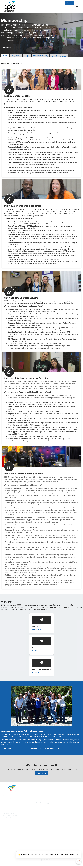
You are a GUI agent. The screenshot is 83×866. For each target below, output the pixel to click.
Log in (69, 3)
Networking (5, 839)
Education (5, 831)
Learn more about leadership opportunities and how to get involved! (30, 748)
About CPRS (6, 829)
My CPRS (5, 843)
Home (4, 56)
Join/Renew (7, 47)
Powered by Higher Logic (41, 863)
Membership (6, 841)
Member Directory (40, 56)
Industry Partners (59, 56)
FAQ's (26, 56)
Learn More (41, 773)
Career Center (6, 833)
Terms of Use (6, 852)
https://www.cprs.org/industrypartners (25, 549)
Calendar (5, 845)
